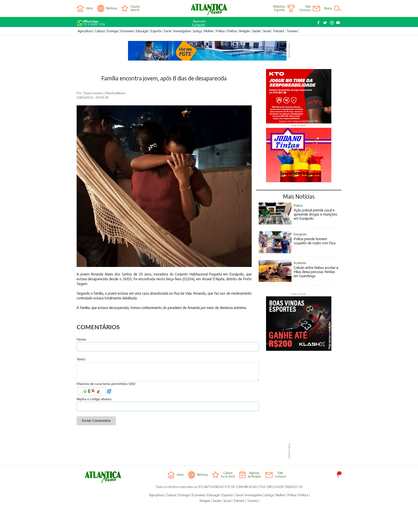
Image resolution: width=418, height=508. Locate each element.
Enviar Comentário (96, 420)
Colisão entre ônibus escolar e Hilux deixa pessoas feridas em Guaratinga (316, 269)
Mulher (209, 31)
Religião (244, 31)
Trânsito (278, 31)
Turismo (292, 31)
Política (232, 31)
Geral (167, 31)
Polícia (220, 31)
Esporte (156, 31)
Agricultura (85, 31)
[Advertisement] (207, 451)
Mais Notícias (299, 196)
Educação (142, 31)
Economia (127, 31)
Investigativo (182, 31)
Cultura (100, 31)
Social (266, 31)
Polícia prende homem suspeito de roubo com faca (314, 238)
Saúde (256, 31)
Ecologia (112, 31)
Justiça (197, 31)
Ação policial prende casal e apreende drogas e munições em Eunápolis (315, 212)
